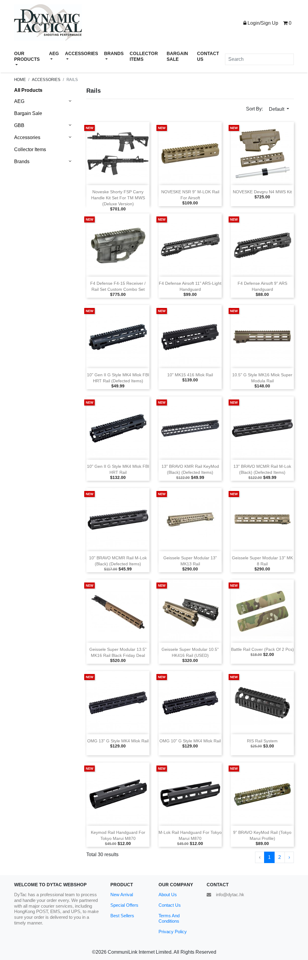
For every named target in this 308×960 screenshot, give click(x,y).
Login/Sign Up (262, 23)
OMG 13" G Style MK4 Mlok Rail (118, 741)
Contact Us (170, 905)
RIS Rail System (262, 741)
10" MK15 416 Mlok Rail (190, 375)
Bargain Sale (28, 113)
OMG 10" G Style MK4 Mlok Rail (190, 741)
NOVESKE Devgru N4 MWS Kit (262, 192)
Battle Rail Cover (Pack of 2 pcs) (262, 649)
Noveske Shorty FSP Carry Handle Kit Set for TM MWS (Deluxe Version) (118, 198)
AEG (19, 101)
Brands (21, 161)
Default (277, 109)
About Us (168, 894)
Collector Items (30, 149)
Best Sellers (122, 915)
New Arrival (121, 894)
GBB (19, 125)
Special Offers (124, 905)
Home (20, 79)
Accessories (46, 79)
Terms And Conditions (169, 918)
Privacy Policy (173, 931)
